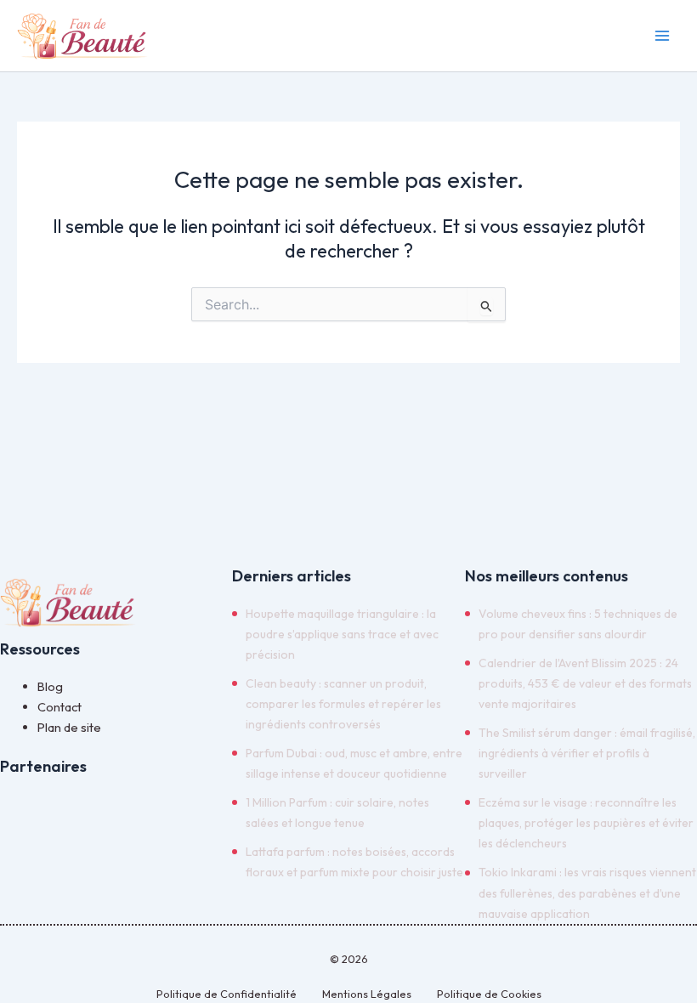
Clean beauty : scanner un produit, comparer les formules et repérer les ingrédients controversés (343, 704)
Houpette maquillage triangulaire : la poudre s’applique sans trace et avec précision (342, 634)
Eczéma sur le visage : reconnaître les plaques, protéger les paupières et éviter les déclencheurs (586, 823)
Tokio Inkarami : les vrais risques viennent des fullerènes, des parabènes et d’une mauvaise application (587, 892)
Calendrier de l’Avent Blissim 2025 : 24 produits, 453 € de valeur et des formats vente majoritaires (585, 683)
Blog (50, 686)
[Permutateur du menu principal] (662, 36)
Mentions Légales (366, 993)
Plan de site (69, 727)
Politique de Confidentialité (226, 993)
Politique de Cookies (489, 993)
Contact (59, 707)
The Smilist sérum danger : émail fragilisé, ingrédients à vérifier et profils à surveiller (587, 753)
